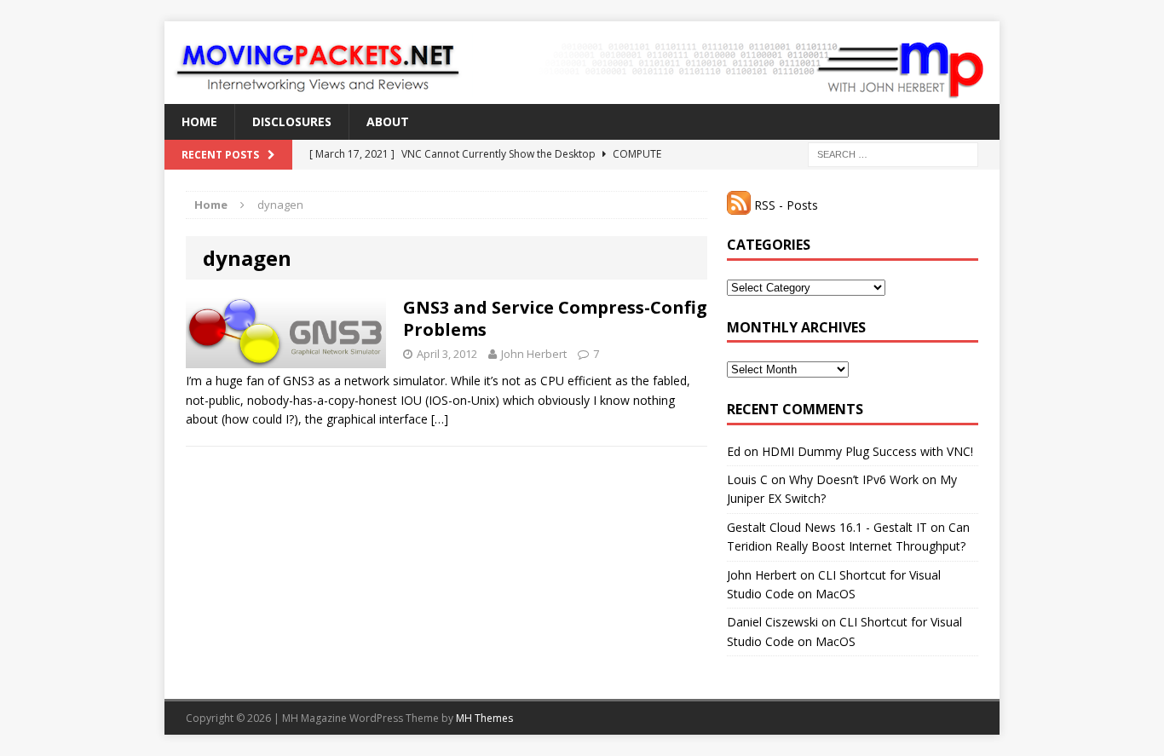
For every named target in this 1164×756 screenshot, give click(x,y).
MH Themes (484, 718)
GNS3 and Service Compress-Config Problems (555, 318)
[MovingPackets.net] (582, 62)
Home (199, 121)
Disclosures (291, 121)
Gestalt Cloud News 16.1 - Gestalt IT (827, 527)
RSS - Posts (784, 205)
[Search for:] (893, 154)
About (387, 121)
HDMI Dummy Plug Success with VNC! (867, 451)
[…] (439, 419)
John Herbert (534, 353)
